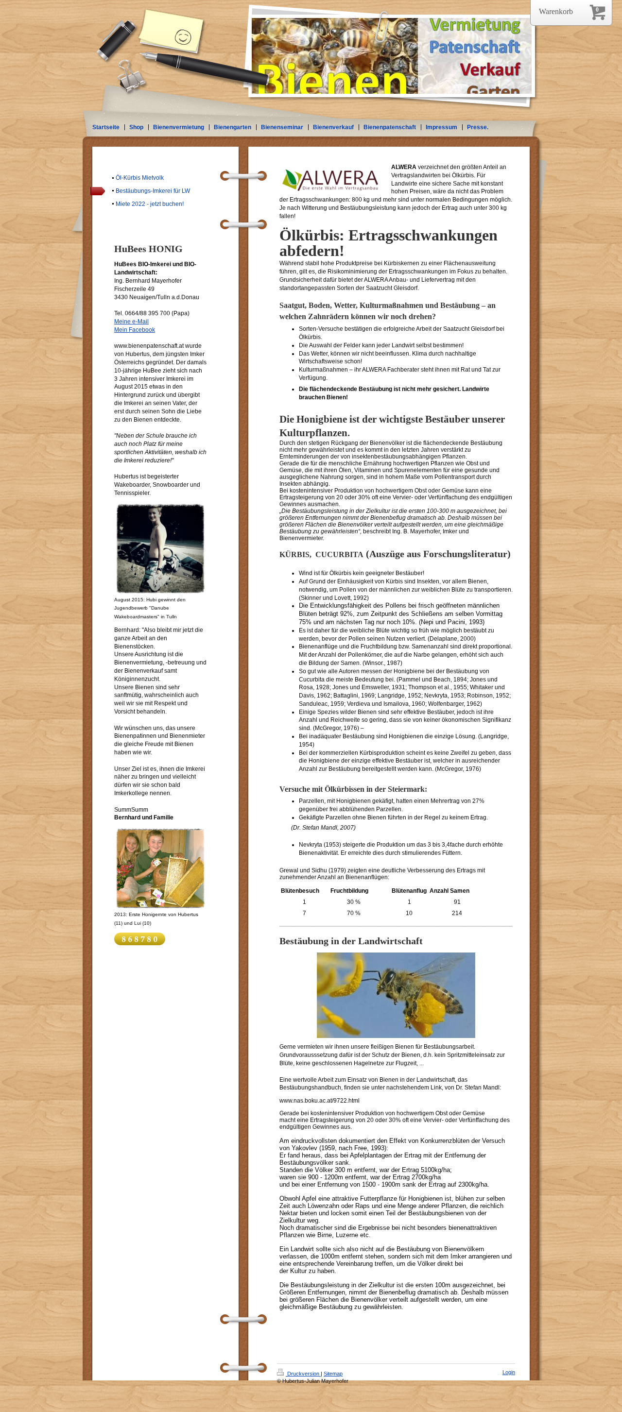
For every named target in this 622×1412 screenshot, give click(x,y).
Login (508, 1372)
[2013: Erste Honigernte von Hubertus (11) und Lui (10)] (160, 868)
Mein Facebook (134, 329)
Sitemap (333, 1374)
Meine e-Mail (131, 321)
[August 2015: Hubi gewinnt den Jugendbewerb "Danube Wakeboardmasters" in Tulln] (160, 548)
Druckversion (303, 1374)
